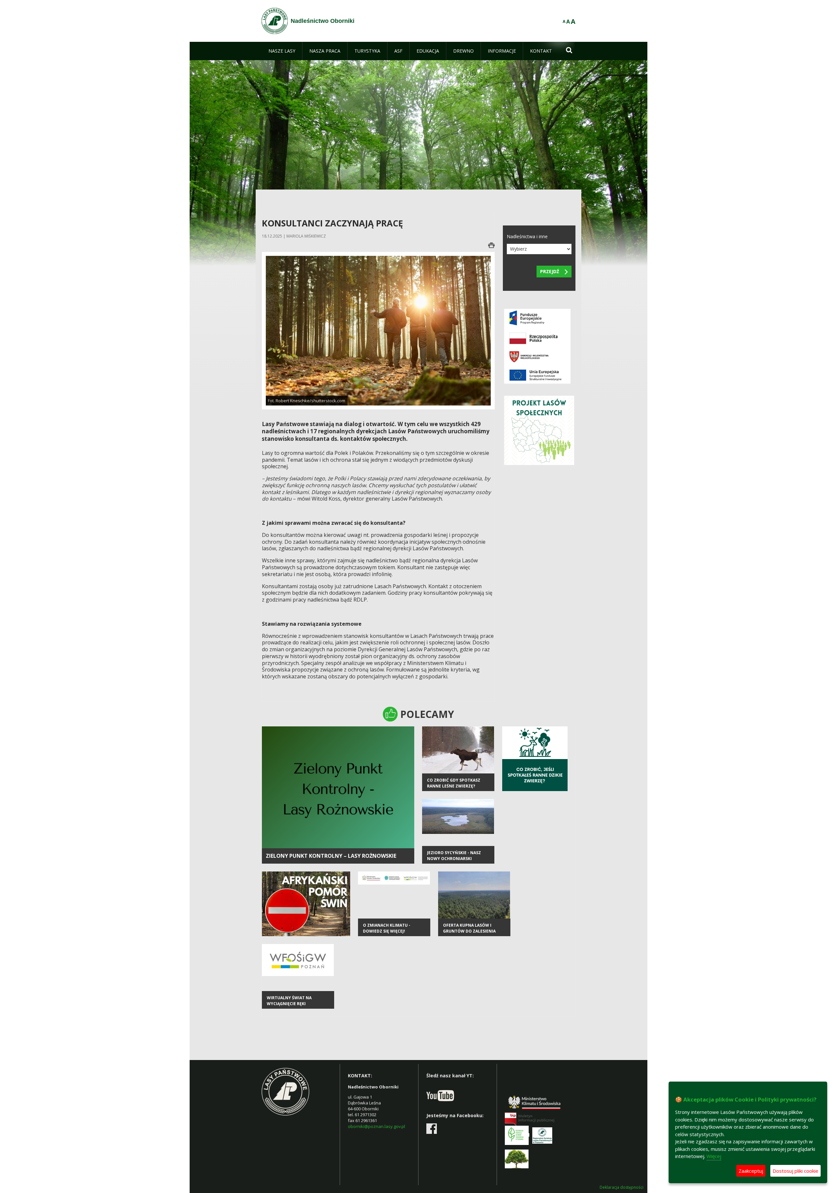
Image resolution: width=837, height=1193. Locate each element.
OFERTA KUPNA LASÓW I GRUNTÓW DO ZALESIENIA (469, 928)
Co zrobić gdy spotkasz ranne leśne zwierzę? (453, 782)
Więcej (714, 1156)
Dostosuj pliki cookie (795, 1171)
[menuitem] (282, 51)
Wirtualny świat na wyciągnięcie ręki (289, 1000)
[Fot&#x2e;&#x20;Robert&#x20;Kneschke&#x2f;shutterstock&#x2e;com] (378, 330)
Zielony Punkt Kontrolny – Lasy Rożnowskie (331, 855)
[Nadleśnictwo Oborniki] (275, 21)
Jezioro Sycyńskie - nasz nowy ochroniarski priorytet (454, 858)
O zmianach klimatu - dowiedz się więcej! (386, 928)
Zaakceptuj (751, 1171)
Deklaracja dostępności (621, 1187)
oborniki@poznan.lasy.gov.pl (376, 1126)
